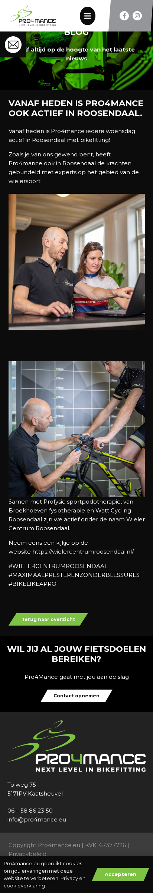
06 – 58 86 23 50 (30, 810)
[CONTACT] (13, 44)
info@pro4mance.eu (36, 819)
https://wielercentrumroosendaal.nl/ (83, 551)
